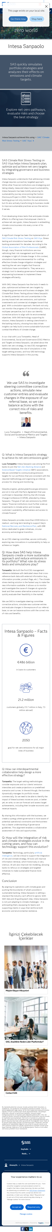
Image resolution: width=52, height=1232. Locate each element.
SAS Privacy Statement (37, 1190)
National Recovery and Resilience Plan (19, 526)
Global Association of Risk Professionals (20, 247)
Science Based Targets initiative (16, 470)
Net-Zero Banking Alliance (29, 467)
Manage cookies (26, 1214)
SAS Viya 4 (28, 141)
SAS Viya (38, 238)
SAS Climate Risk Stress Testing (16, 238)
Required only (34, 1207)
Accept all (16, 1207)
